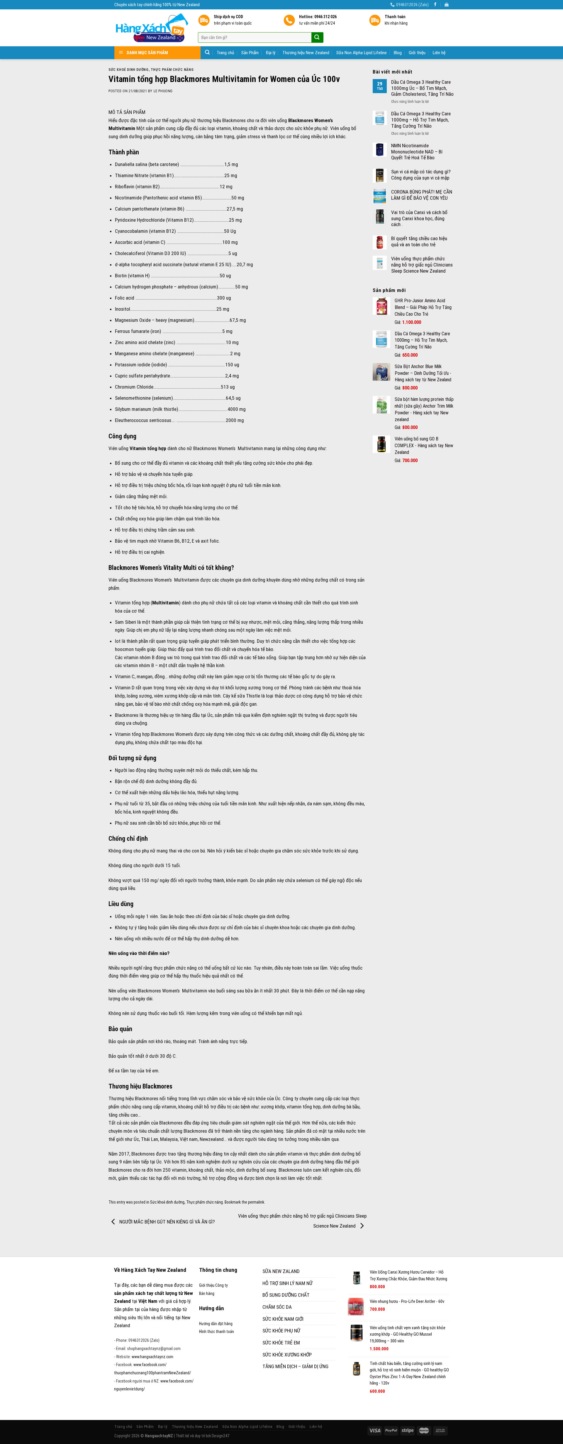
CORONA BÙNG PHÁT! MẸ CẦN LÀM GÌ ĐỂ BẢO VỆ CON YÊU (421, 195)
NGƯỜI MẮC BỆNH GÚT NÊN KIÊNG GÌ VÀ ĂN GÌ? (166, 1222)
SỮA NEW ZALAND (281, 1271)
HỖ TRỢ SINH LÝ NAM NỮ (287, 1283)
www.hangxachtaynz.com (152, 1356)
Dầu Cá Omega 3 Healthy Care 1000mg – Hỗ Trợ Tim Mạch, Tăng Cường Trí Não (421, 120)
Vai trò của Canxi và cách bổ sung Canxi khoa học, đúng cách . (419, 218)
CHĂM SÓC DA (277, 1307)
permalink (256, 1202)
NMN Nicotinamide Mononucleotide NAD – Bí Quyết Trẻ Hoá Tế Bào (416, 151)
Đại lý (270, 52)
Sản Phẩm (250, 52)
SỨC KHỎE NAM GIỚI (282, 1319)
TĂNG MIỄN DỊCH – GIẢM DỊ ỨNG (295, 1366)
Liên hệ (439, 52)
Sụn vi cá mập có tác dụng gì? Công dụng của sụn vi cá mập (421, 175)
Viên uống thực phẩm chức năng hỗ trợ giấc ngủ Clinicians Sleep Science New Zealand (422, 265)
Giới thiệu (417, 52)
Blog (398, 52)
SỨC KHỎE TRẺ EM (281, 1343)
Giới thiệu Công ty (213, 1285)
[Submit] (316, 37)
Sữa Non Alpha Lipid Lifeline (361, 52)
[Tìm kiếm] (207, 52)
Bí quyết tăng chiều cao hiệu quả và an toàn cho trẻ (419, 241)
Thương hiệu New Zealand (305, 52)
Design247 (220, 1435)
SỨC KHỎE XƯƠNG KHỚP (287, 1355)
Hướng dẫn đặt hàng (216, 1323)
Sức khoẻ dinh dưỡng (128, 70)
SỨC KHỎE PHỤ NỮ (281, 1331)
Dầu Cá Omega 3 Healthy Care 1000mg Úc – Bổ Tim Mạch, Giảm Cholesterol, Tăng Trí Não (422, 88)
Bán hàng (206, 1293)
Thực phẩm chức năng (172, 70)
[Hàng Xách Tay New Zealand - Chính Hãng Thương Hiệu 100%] (151, 28)
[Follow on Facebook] (435, 4)
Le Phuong (163, 91)
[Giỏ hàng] (447, 4)
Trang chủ (225, 52)
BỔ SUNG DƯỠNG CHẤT (286, 1295)
